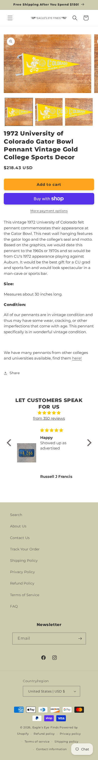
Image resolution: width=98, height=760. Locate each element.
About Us (18, 526)
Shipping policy (66, 741)
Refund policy (44, 733)
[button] (10, 18)
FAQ (14, 606)
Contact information (51, 749)
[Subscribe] (80, 638)
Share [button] (15, 373)
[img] (49, 413)
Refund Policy (22, 583)
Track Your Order (25, 549)
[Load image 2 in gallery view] (49, 112)
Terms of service (37, 741)
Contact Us (20, 537)
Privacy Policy (22, 572)
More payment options (49, 211)
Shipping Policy (24, 560)
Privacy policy (70, 733)
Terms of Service (24, 595)
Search (16, 514)
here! (77, 358)
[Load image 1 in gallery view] (19, 112)
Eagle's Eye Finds (45, 727)
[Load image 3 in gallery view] (79, 112)
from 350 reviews (49, 418)
